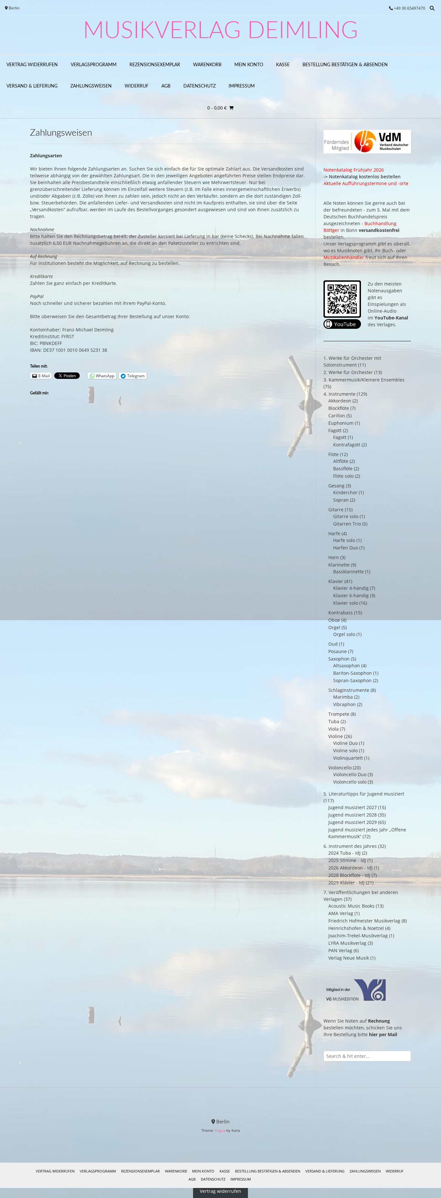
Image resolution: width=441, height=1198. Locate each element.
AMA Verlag (340, 913)
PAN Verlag (340, 950)
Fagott (335, 430)
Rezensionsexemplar (154, 65)
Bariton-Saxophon (352, 673)
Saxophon (339, 659)
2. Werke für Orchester (348, 372)
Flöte (333, 454)
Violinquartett (348, 758)
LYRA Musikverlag (347, 943)
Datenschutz (199, 86)
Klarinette (339, 565)
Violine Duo (345, 743)
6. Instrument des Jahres (350, 846)
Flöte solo (343, 476)
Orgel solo (344, 634)
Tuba (333, 721)
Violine (335, 736)
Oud (333, 644)
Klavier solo (345, 603)
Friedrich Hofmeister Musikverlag (364, 921)
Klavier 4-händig (351, 588)
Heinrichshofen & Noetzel (356, 928)
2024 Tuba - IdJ (344, 853)
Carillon (336, 415)
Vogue (220, 1130)
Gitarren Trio (347, 524)
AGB (165, 86)
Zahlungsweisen (91, 86)
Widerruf (137, 86)
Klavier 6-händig (351, 595)
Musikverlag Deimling (220, 31)
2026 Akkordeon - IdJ (350, 868)
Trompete (338, 714)
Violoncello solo (349, 782)
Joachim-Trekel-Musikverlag (358, 935)
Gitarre (336, 509)
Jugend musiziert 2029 (352, 822)
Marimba (343, 697)
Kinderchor (345, 492)
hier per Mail (383, 1034)
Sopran (341, 500)
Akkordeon (339, 401)
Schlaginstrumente (348, 690)
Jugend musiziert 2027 (352, 807)
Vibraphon (344, 704)
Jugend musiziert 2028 (352, 815)
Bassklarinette (348, 571)
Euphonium (341, 423)
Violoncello (340, 768)
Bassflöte (343, 468)
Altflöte (340, 461)
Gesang (336, 486)
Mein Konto (248, 65)
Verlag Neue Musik (348, 958)
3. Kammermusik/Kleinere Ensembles (364, 380)
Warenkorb (207, 65)
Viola (333, 729)
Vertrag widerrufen (32, 65)
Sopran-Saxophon (352, 680)
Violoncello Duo (349, 774)
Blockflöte (338, 408)
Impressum (242, 86)
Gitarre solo (345, 516)
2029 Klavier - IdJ (346, 883)
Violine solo (345, 750)
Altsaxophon (346, 665)
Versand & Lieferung (31, 86)
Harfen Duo (345, 548)
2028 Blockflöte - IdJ (349, 875)
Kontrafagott (346, 445)
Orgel (334, 627)
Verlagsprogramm (94, 65)
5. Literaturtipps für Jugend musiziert (363, 794)
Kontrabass (340, 612)
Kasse (283, 65)
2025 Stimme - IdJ (347, 860)
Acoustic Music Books (351, 906)
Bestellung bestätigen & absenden (345, 65)
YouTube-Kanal (391, 318)
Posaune (337, 651)
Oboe (334, 620)
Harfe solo (344, 540)
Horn (333, 557)
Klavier (335, 581)
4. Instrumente (339, 394)
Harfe (334, 533)
